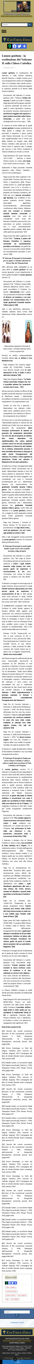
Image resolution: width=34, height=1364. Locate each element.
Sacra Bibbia (15, 1299)
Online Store (6, 1353)
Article (24, 1353)
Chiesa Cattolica (10, 1287)
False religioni (22, 1295)
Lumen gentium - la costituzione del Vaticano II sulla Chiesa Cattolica (17, 59)
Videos (29, 1353)
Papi (7, 1299)
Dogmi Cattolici (10, 1295)
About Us (14, 1353)
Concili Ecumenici (11, 1291)
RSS (16, 1355)
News (19, 1353)
